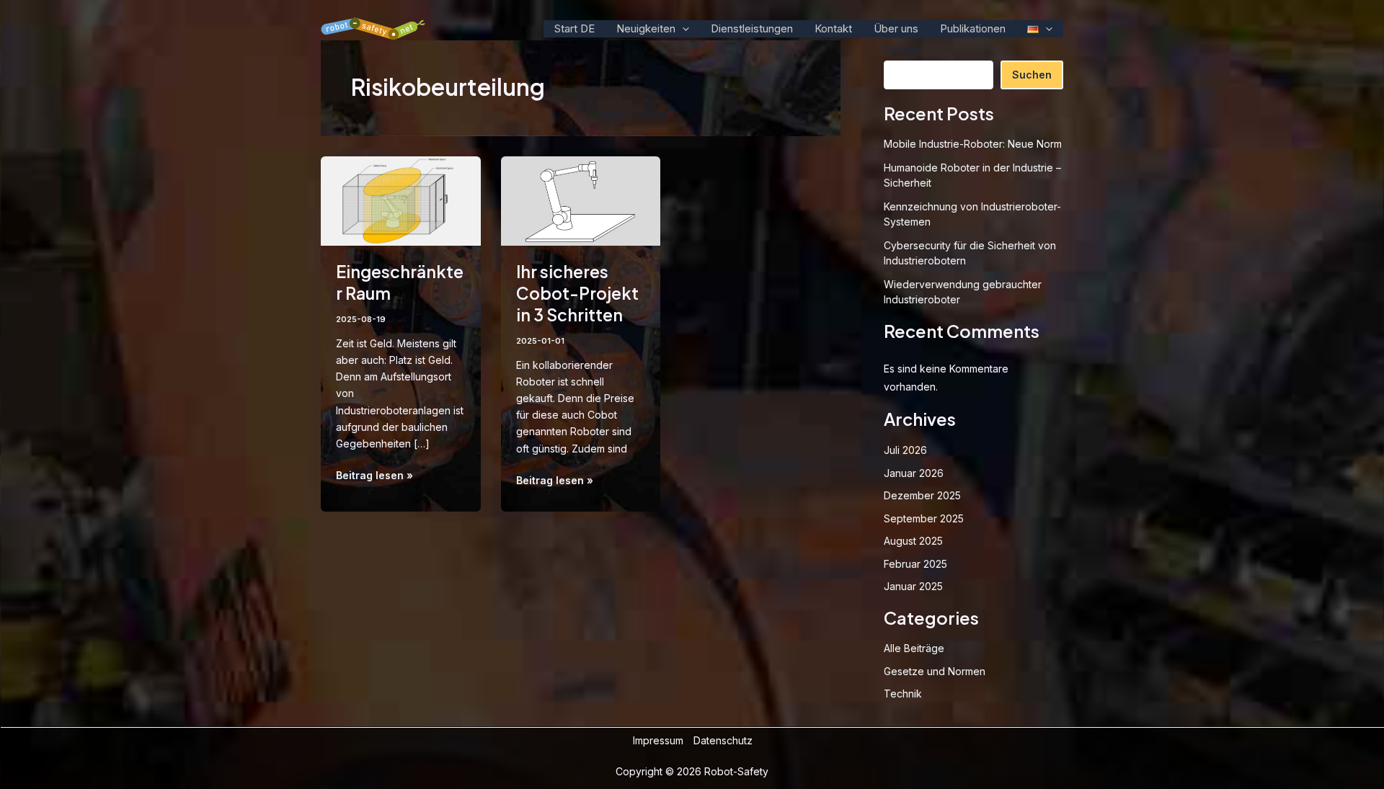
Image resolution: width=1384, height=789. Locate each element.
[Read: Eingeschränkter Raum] (401, 200)
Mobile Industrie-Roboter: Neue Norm (973, 144)
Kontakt (833, 28)
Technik (903, 693)
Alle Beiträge (914, 648)
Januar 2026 (914, 473)
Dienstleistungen (752, 28)
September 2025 (924, 518)
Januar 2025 (913, 586)
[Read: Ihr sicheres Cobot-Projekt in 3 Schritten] (581, 200)
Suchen (1032, 74)
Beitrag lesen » (374, 475)
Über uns (896, 28)
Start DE (574, 28)
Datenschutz (723, 740)
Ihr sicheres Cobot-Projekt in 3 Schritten (577, 293)
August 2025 (913, 541)
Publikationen (973, 28)
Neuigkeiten (645, 28)
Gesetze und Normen (934, 671)
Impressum (658, 740)
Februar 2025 (915, 564)
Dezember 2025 (922, 495)
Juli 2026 (905, 450)
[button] (682, 28)
